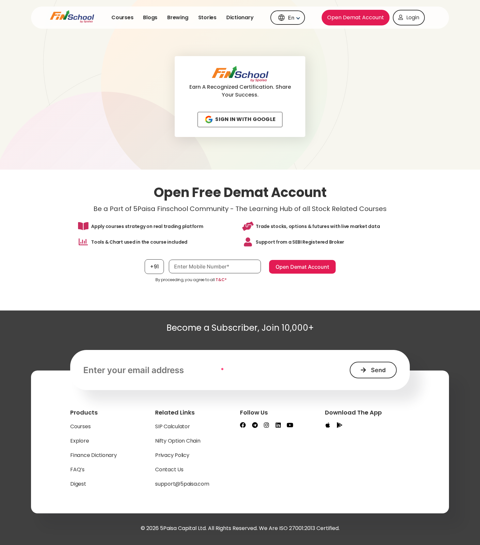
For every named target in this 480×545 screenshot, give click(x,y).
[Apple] (328, 425)
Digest (78, 484)
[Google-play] (340, 425)
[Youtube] (290, 425)
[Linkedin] (278, 425)
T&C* (221, 279)
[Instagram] (266, 425)
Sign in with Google (244, 119)
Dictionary (240, 17)
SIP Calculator (172, 426)
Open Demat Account (355, 17)
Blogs (150, 17)
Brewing (177, 17)
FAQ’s (77, 469)
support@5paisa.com (182, 484)
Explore (79, 441)
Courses (122, 17)
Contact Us (169, 469)
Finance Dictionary (93, 455)
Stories (207, 17)
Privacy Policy (172, 455)
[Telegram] (255, 425)
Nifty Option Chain (177, 441)
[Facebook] (243, 425)
